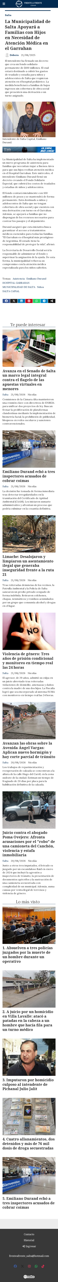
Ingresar (30, 1246)
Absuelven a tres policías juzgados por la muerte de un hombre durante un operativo (27, 954)
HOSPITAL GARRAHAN (16, 282)
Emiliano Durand (36, 278)
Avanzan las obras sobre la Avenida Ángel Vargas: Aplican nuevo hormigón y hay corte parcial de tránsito (28, 750)
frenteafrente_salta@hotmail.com (29, 1256)
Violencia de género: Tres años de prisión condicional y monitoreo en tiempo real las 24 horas (27, 660)
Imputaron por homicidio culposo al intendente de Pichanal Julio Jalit (28, 1084)
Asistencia (19, 278)
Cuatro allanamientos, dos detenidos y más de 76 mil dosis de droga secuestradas (28, 1144)
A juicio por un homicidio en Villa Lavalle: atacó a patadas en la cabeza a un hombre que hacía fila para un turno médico (27, 1020)
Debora (14, 55)
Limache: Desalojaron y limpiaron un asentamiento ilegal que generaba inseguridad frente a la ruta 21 (28, 565)
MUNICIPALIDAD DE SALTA (18, 287)
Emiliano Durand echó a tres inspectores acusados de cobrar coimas (28, 476)
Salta (8, 15)
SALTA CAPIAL (10, 291)
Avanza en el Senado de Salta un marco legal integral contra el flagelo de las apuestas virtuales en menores (29, 379)
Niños (40, 287)
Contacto (29, 1234)
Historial (29, 1240)
